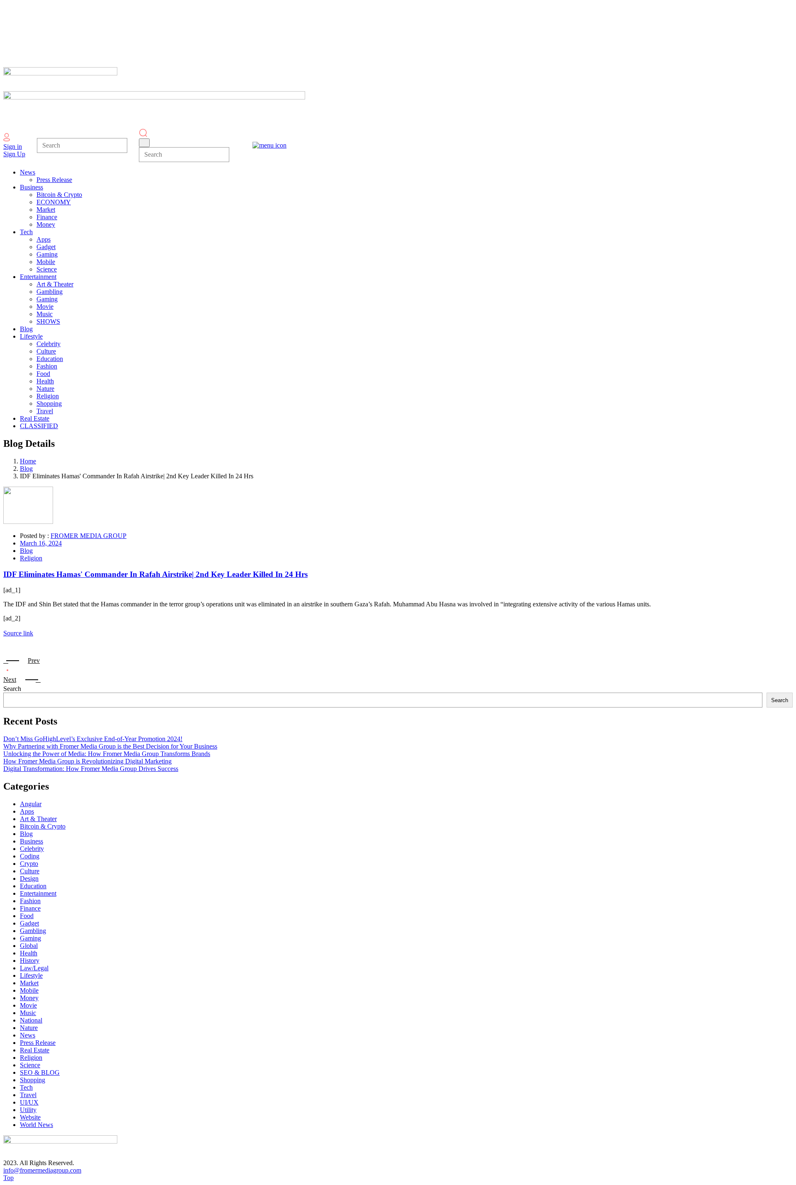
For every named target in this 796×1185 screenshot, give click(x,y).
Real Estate (34, 1050)
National (31, 1020)
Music (28, 1012)
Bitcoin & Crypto (43, 826)
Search (12, 688)
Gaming (30, 938)
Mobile (29, 990)
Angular (30, 803)
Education (33, 885)
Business (31, 841)
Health (28, 953)
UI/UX (29, 1102)
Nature (29, 1027)
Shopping (32, 1079)
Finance (30, 908)
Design (29, 878)
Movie (28, 1005)
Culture (29, 871)
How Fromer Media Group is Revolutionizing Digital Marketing (87, 761)
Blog (26, 468)
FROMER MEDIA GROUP (88, 535)
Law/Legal (34, 968)
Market (29, 982)
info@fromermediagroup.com (42, 1170)
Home (28, 461)
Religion (31, 558)
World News (36, 1124)
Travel (28, 1094)
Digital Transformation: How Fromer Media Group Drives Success (90, 768)
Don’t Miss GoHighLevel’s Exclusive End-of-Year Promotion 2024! (92, 738)
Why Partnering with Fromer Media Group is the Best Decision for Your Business (110, 746)
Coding (29, 856)
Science (30, 1065)
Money (29, 997)
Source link (18, 633)
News (27, 1035)
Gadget (29, 923)
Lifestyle (31, 975)
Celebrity (32, 848)
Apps (27, 811)
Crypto (29, 863)
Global (29, 945)
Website (30, 1117)
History (29, 960)
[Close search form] (144, 142)
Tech (26, 1087)
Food (27, 915)
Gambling (33, 930)
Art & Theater (38, 818)
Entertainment (38, 893)
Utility (28, 1109)
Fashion (30, 900)
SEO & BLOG (40, 1072)
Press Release (38, 1042)
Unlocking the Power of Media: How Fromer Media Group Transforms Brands (106, 753)
